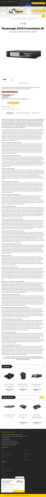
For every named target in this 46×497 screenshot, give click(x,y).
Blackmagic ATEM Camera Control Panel (12, 384)
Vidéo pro (3, 449)
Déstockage (25, 458)
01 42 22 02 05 (4, 1)
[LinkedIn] (41, 11)
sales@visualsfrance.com (13, 1)
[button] (2, 495)
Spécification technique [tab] (23, 113)
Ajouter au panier (14, 102)
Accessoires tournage (5, 453)
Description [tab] (10, 113)
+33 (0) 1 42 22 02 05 (6, 437)
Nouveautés (22, 3)
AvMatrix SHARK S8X (23, 414)
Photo (3, 451)
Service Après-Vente (5, 468)
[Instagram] (38, 11)
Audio (3, 458)
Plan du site (4, 472)
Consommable (25, 449)
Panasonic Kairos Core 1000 (9, 414)
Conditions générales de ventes (7, 470)
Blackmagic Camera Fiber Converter (25, 384)
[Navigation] (43, 10)
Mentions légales (5, 474)
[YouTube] (36, 11)
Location (28, 5)
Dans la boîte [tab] (35, 113)
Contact (19, 5)
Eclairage (3, 460)
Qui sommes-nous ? (23, 0)
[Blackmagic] (23, 23)
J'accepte (19, 491)
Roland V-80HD (37, 414)
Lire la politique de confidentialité (7, 487)
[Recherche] (43, 16)
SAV (23, 5)
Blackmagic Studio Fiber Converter (38, 384)
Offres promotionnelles (27, 460)
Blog (28, 0)
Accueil (3, 464)
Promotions (27, 3)
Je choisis (7, 491)
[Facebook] (33, 11)
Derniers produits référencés (28, 453)
